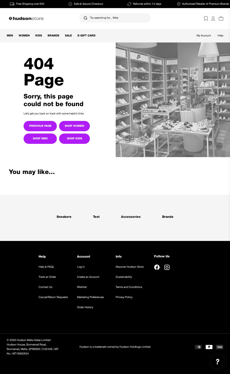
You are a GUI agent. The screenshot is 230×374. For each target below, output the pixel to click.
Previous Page (40, 126)
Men (10, 35)
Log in (81, 267)
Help (220, 35)
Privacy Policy (124, 297)
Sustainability (124, 277)
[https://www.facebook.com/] (157, 267)
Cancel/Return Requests (53, 297)
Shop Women (74, 126)
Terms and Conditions (129, 287)
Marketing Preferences (90, 297)
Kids (38, 35)
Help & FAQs (46, 267)
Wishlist (82, 287)
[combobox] (115, 17)
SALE (68, 35)
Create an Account (88, 277)
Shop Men (40, 138)
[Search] (85, 18)
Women (24, 35)
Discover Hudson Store (130, 267)
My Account (204, 35)
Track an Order (47, 277)
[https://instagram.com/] (167, 267)
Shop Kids (74, 138)
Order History (85, 307)
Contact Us (45, 287)
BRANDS (53, 35)
